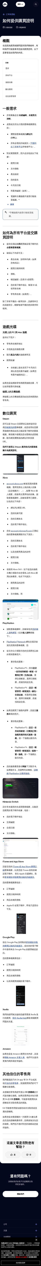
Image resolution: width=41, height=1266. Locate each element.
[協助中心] (5, 4)
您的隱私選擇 (20, 1263)
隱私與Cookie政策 (21, 1257)
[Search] (35, 4)
